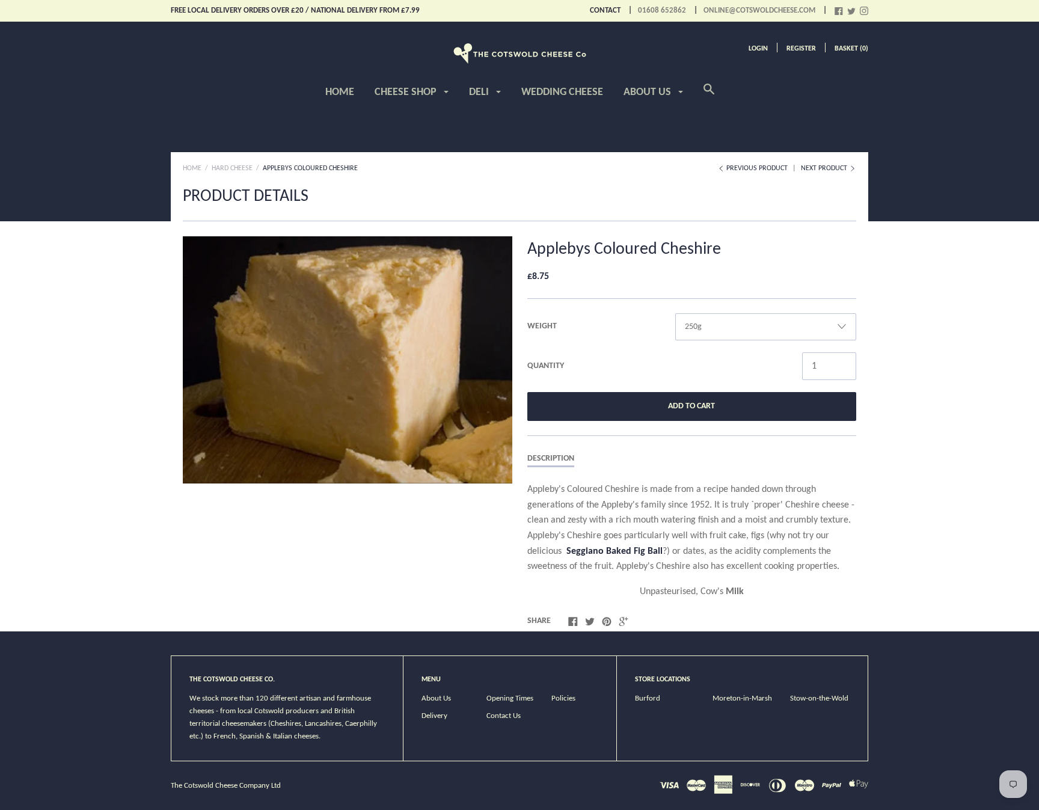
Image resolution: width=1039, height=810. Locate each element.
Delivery (434, 716)
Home (339, 92)
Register (801, 48)
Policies (563, 698)
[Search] (708, 96)
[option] (347, 359)
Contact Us (503, 716)
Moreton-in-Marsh (742, 698)
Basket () (851, 48)
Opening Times (509, 698)
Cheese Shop (407, 92)
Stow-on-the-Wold (819, 698)
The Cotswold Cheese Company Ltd (226, 786)
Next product (825, 168)
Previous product (757, 168)
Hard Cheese (232, 168)
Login (758, 48)
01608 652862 (662, 10)
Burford (647, 698)
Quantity (545, 365)
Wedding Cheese (562, 92)
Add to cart (691, 406)
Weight (542, 326)
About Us (648, 92)
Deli (480, 92)
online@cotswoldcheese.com (759, 10)
